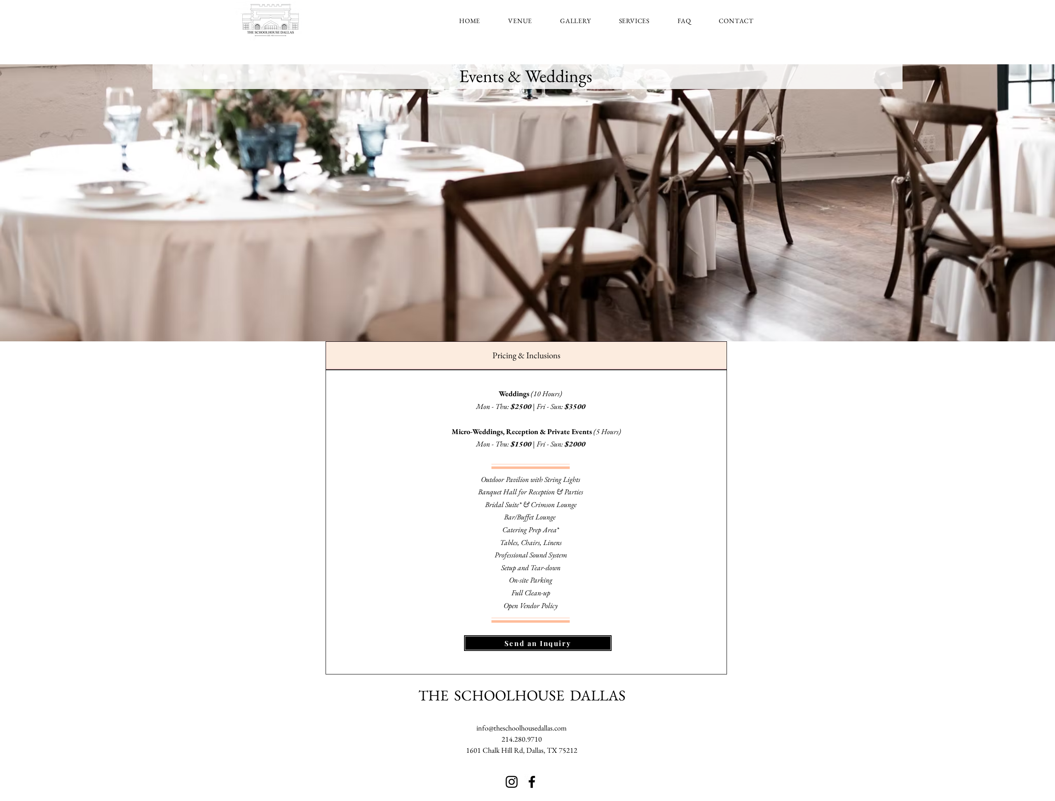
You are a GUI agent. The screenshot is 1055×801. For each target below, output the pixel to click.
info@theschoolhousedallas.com (521, 728)
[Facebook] (532, 782)
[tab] (526, 355)
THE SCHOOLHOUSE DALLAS (522, 695)
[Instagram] (512, 782)
